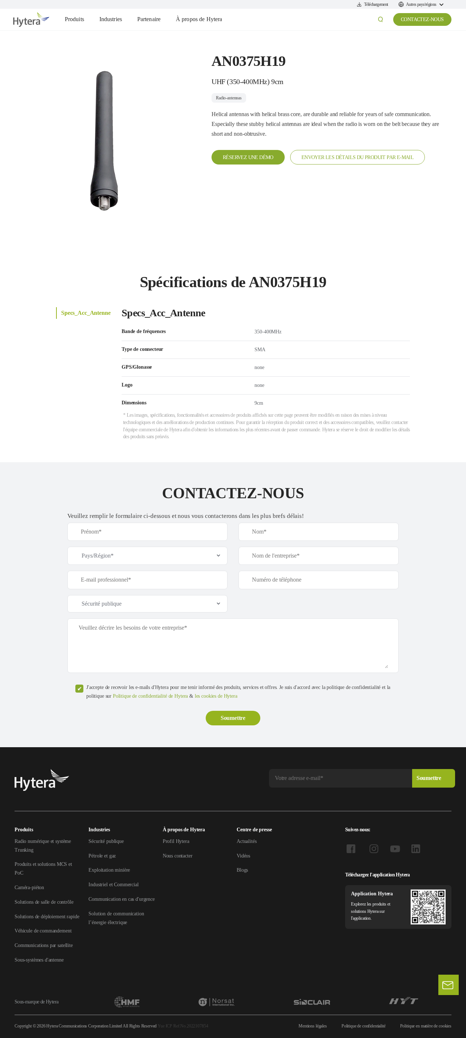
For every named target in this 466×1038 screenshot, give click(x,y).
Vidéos (243, 856)
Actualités (247, 841)
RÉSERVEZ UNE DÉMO (248, 157)
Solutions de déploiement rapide (47, 916)
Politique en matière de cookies (425, 1026)
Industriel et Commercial (113, 884)
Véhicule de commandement (43, 931)
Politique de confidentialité (363, 1026)
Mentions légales (313, 1026)
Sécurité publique (105, 841)
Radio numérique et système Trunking (43, 846)
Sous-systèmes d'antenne (39, 960)
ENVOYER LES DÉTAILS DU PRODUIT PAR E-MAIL (357, 157)
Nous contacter (178, 856)
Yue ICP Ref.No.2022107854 (183, 1026)
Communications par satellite (44, 945)
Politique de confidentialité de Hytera (150, 696)
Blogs (242, 870)
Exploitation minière (109, 870)
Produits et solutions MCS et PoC (43, 868)
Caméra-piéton (29, 887)
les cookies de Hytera (216, 696)
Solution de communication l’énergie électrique (116, 918)
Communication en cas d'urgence (121, 899)
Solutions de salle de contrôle (44, 902)
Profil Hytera (176, 841)
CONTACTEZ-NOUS (422, 19)
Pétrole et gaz (102, 856)
